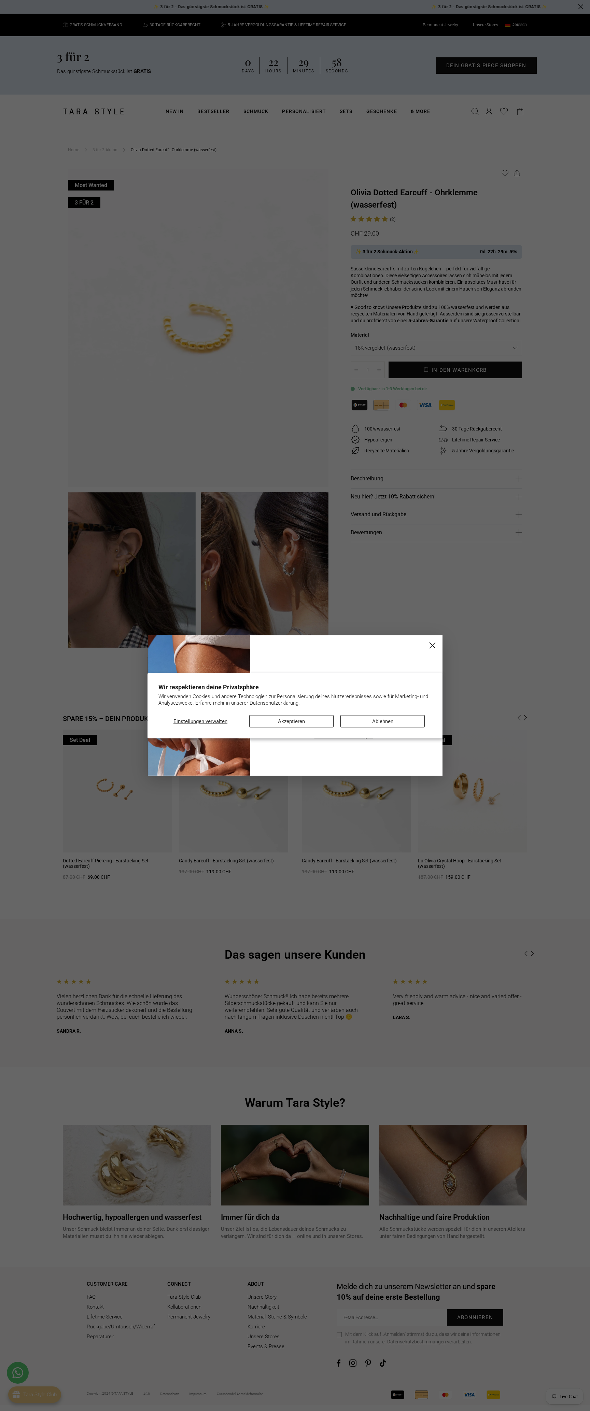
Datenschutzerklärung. (275, 703)
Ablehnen (382, 721)
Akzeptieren (291, 721)
